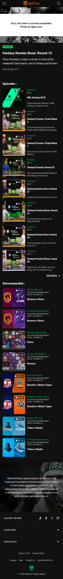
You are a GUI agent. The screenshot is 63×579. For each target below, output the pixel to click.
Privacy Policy (38, 553)
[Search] (58, 3)
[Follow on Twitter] (52, 518)
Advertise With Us (45, 560)
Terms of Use (24, 553)
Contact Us (30, 560)
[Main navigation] (4, 3)
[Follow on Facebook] (46, 518)
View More (51, 275)
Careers (13, 560)
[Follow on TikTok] (40, 518)
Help (21, 560)
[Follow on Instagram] (58, 518)
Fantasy (8, 47)
